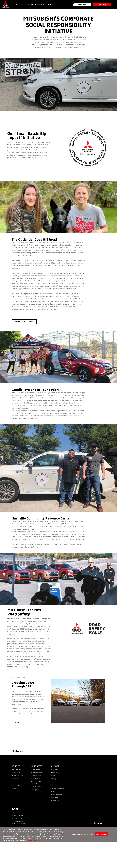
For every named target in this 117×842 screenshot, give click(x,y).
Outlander (14, 782)
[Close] (114, 834)
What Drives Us (55, 769)
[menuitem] (18, 4)
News (52, 782)
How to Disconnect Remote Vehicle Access (18, 822)
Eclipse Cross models (22, 659)
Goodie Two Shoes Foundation (73, 395)
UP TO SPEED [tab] (36, 766)
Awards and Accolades (57, 788)
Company (53, 779)
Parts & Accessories (17, 815)
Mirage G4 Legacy (36, 772)
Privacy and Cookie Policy (34, 840)
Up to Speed (34, 790)
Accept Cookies (101, 834)
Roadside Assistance (57, 794)
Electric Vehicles (16, 769)
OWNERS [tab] (16, 809)
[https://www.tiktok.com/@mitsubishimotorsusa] (104, 823)
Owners (14, 812)
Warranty (53, 791)
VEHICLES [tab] (16, 766)
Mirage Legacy (35, 769)
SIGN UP (18, 722)
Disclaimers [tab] (18, 751)
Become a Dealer (56, 785)
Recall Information (17, 818)
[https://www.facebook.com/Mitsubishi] (92, 823)
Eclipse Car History (36, 775)
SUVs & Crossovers (17, 775)
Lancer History (35, 779)
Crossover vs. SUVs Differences (36, 782)
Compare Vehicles (36, 786)
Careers (53, 775)
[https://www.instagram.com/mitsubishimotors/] (95, 823)
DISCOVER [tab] (55, 766)
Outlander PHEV (16, 772)
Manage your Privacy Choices (82, 834)
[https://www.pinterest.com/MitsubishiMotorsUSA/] (98, 823)
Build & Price (102, 4)
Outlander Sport (16, 785)
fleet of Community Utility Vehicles (34, 626)
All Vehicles (15, 788)
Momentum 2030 (56, 772)
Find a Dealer (82, 4)
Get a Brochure (55, 800)
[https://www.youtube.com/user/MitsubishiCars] (101, 823)
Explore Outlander (24, 321)
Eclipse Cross (15, 779)
